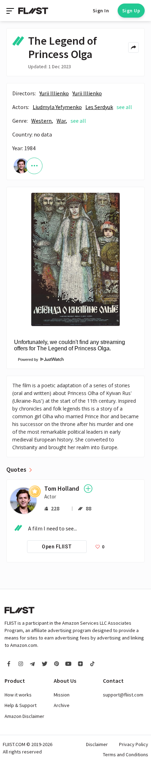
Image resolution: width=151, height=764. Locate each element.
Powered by (25, 359)
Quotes (16, 469)
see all (124, 106)
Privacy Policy (133, 744)
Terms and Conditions (125, 754)
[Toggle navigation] (10, 10)
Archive (62, 705)
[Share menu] (133, 47)
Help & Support (21, 705)
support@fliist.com (123, 695)
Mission (62, 695)
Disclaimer (97, 744)
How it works (18, 695)
